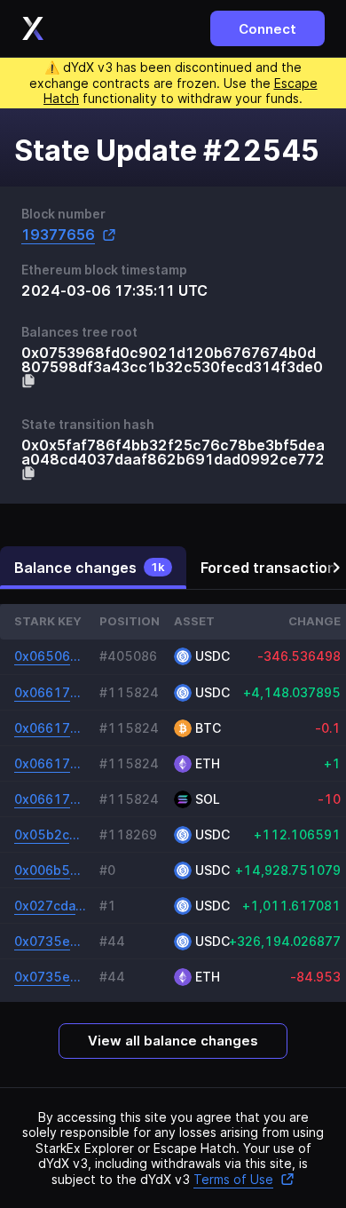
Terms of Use (233, 1179)
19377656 (58, 234)
